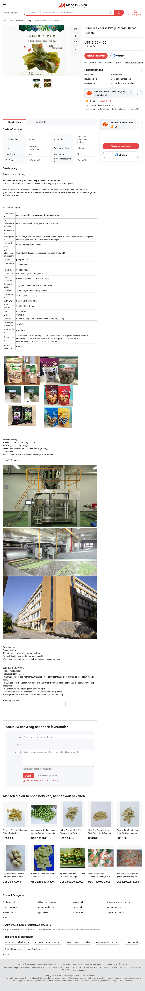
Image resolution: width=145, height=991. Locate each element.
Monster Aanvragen (134, 62)
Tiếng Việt (66, 970)
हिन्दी (121, 967)
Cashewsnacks (9, 902)
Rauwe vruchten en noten (118, 902)
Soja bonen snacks (115, 912)
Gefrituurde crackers (116, 907)
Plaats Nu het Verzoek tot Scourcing (40, 780)
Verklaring (31, 964)
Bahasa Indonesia (79, 970)
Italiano (69, 967)
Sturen (28, 775)
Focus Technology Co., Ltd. (69, 975)
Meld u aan (90, 109)
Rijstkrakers (43, 912)
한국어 (106, 967)
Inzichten (124, 964)
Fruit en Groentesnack (50, 20)
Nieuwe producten (46, 907)
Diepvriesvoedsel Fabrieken (17, 942)
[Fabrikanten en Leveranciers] (72, 5)
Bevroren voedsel (10, 907)
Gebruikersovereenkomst (47, 964)
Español (26, 967)
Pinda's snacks (9, 912)
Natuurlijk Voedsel (13, 949)
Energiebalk (77, 907)
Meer (5, 954)
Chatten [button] (120, 55)
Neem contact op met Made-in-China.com (89, 964)
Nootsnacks (77, 912)
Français (46, 967)
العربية (98, 967)
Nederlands (88, 967)
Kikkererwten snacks (47, 902)
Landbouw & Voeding (23, 20)
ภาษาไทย (129, 967)
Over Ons (20, 964)
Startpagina (7, 20)
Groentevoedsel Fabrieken (107, 942)
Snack (36, 20)
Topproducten (112, 964)
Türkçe (138, 967)
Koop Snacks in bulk (35, 949)
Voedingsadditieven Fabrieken (48, 942)
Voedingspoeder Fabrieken (78, 942)
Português (36, 967)
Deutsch (78, 967)
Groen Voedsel (131, 942)
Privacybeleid (64, 964)
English (17, 967)
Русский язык (58, 967)
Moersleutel (77, 902)
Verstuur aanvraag (96, 55)
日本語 (114, 967)
